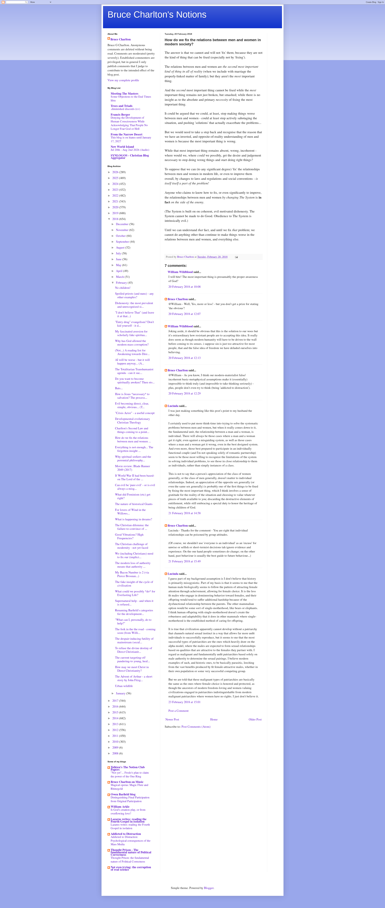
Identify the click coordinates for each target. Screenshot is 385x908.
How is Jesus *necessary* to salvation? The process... (132, 396)
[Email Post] (236, 256)
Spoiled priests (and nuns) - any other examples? (134, 295)
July (119, 253)
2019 (115, 213)
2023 (115, 190)
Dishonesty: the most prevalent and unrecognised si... (134, 305)
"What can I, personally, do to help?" (133, 621)
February (122, 282)
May (119, 265)
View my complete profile (123, 80)
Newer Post (172, 719)
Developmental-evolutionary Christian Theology (132, 420)
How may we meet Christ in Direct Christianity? (132, 669)
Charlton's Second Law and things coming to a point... (132, 430)
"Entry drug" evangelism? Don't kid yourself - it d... (134, 323)
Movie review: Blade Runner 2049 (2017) (132, 468)
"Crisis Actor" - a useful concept (135, 413)
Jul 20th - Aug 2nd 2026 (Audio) (130, 150)
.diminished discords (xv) (125, 109)
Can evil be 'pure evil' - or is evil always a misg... (135, 487)
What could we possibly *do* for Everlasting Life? (135, 593)
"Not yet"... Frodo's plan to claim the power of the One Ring (130, 774)
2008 (115, 753)
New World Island (122, 146)
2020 (115, 207)
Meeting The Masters (124, 93)
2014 (115, 718)
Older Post (255, 719)
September (123, 242)
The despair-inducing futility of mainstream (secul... (134, 640)
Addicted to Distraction (126, 834)
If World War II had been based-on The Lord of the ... (134, 477)
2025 (115, 178)
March (120, 277)
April (119, 271)
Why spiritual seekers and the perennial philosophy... (133, 458)
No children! (123, 288)
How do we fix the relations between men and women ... (133, 439)
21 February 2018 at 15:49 (184, 561)
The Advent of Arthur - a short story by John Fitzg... (133, 678)
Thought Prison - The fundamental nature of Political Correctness (131, 852)
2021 (115, 201)
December (122, 224)
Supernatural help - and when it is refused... (134, 602)
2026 (115, 172)
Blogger (209, 888)
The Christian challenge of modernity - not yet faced (131, 546)
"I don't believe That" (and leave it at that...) (134, 314)
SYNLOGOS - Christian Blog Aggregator (130, 156)
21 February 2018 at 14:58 (184, 513)
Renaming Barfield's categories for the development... (134, 612)
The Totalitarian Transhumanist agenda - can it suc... (134, 371)
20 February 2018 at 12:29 (184, 393)
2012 (115, 730)
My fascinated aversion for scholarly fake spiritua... (131, 333)
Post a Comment (178, 711)
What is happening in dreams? (133, 519)
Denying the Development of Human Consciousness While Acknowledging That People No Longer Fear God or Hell (129, 123)
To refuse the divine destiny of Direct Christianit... (133, 650)
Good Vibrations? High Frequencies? (129, 536)
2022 (115, 195)
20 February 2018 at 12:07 (184, 314)
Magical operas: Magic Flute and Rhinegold (129, 786)
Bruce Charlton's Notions (157, 14)
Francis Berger (120, 114)
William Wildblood (180, 272)
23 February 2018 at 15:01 (184, 702)
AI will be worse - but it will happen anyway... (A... (132, 361)
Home (214, 719)
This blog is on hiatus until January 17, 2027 (131, 139)
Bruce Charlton (178, 299)
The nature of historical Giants (133, 504)
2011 (115, 736)
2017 (115, 701)
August (120, 247)
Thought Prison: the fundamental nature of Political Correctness (130, 859)
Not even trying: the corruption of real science (131, 868)
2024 (115, 184)
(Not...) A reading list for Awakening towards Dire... (132, 352)
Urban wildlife (124, 686)
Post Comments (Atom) (196, 727)
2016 (115, 706)
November (122, 230)
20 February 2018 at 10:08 (184, 287)
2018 (115, 219)
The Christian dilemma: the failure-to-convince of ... (132, 527)
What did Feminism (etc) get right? (132, 496)
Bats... (119, 388)
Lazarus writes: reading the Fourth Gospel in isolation (128, 820)
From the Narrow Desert (126, 134)
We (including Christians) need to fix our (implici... (134, 555)
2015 (115, 712)
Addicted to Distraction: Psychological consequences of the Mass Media (130, 840)
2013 (115, 724)
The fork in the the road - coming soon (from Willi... (135, 631)
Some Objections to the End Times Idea (131, 98)
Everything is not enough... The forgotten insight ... (134, 449)
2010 (115, 742)
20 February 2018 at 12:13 (184, 358)
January (121, 693)
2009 (115, 747)
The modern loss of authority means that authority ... (133, 564)
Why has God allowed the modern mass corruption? (132, 342)
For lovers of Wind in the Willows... (130, 511)
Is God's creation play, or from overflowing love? (128, 811)
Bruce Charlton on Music (127, 782)
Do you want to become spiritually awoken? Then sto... (135, 380)
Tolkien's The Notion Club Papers (128, 768)
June (119, 259)
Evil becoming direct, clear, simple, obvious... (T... (132, 405)
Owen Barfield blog (123, 794)
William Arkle (120, 806)
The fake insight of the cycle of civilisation (134, 583)
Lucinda (173, 406)
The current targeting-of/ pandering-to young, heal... (132, 659)
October (121, 236)
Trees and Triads (121, 106)
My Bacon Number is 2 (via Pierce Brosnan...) (132, 574)
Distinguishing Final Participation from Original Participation (130, 799)
